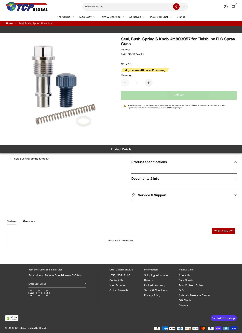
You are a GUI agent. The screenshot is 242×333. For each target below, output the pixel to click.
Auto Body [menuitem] (85, 17)
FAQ (181, 290)
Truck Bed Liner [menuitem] (159, 17)
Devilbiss (125, 49)
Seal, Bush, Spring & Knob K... (36, 23)
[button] (176, 6)
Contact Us (116, 280)
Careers (183, 305)
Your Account (117, 285)
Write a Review (223, 230)
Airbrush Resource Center (194, 295)
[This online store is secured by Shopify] (11, 318)
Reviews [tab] (11, 221)
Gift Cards (185, 300)
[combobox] (127, 7)
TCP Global (20, 327)
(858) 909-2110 (119, 275)
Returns (149, 280)
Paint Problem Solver (191, 285)
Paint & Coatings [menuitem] (111, 17)
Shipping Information (156, 275)
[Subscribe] (83, 284)
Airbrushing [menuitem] (63, 17)
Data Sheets (186, 280)
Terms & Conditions (156, 290)
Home (9, 23)
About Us (184, 275)
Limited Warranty (154, 285)
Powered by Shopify (37, 327)
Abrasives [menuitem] (135, 17)
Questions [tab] (29, 221)
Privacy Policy (152, 295)
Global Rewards (118, 290)
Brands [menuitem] (181, 17)
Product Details (121, 149)
